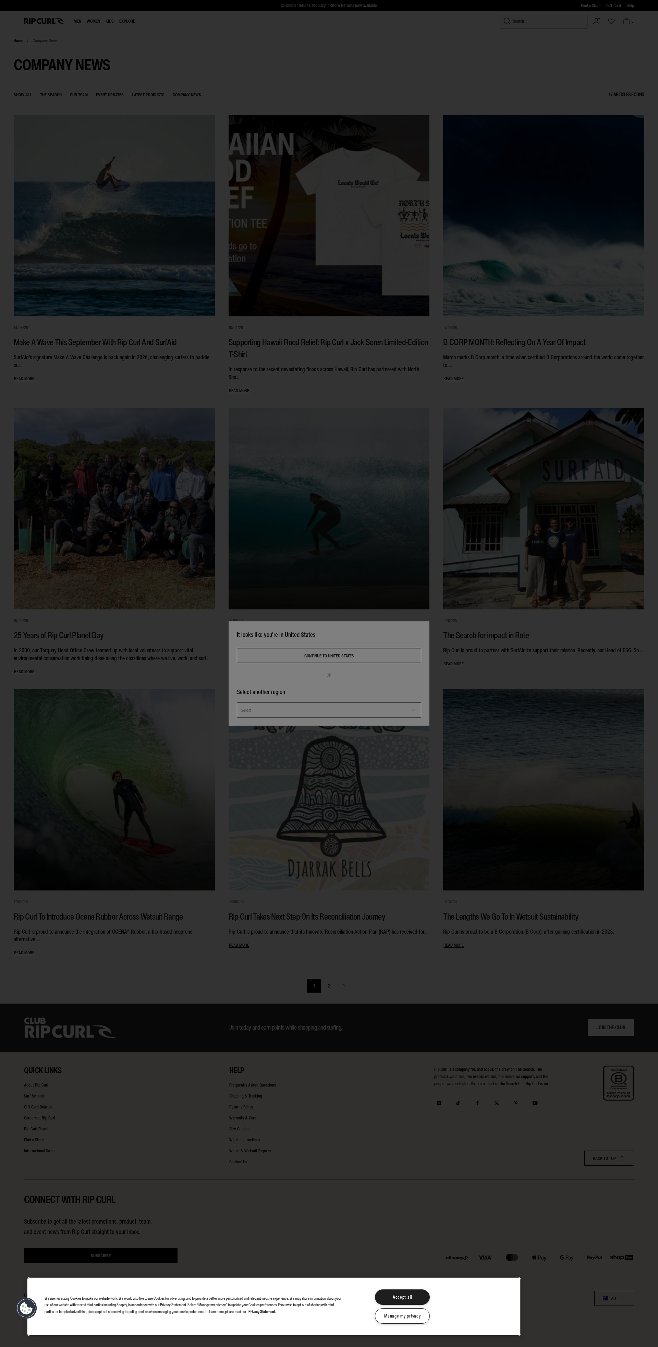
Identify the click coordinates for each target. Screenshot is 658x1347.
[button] (26, 1308)
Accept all (402, 1297)
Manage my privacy (402, 1316)
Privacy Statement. (262, 1311)
